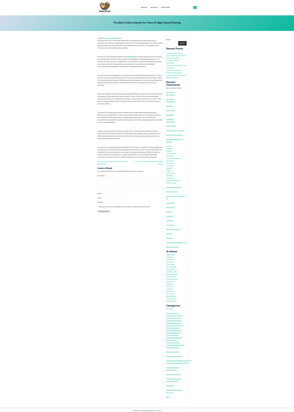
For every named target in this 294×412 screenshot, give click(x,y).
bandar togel (170, 173)
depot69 (169, 168)
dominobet (170, 166)
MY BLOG (169, 309)
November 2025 (171, 274)
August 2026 (170, 255)
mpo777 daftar (171, 153)
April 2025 (169, 291)
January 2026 (170, 269)
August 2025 (170, 282)
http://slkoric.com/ (172, 247)
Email (99, 198)
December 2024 (171, 301)
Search (168, 40)
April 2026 (169, 262)
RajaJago (169, 106)
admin (120, 38)
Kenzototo (169, 216)
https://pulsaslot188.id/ (173, 323)
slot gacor (169, 115)
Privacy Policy (165, 7)
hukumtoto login (171, 192)
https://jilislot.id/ (171, 340)
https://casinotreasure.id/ (174, 325)
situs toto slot (170, 110)
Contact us (154, 7)
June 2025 (169, 286)
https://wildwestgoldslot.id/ (175, 345)
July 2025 (169, 284)
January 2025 (170, 299)
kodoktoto (169, 178)
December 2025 (171, 272)
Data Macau (170, 386)
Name (99, 193)
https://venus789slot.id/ (174, 338)
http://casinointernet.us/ (174, 356)
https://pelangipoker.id (173, 330)
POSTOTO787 (171, 126)
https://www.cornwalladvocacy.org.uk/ (178, 361)
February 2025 (171, 296)
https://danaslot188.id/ (173, 321)
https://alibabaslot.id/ (173, 333)
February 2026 (171, 267)
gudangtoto (170, 92)
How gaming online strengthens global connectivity (172, 60)
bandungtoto (170, 95)
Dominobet (170, 225)
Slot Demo (169, 156)
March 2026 (170, 264)
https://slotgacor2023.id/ (174, 316)
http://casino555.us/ (172, 352)
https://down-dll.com (173, 229)
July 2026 (169, 257)
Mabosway (169, 163)
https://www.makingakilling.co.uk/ (177, 363)
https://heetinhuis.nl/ (173, 180)
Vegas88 (169, 212)
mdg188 (169, 149)
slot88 (168, 171)
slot (167, 397)
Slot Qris (169, 146)
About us (144, 7)
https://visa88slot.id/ (173, 328)
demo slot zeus (171, 183)
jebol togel (169, 161)
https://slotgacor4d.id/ (173, 318)
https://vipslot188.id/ (173, 343)
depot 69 (169, 234)
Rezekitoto (169, 220)
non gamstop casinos (173, 158)
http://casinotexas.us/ (173, 374)
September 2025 (171, 279)
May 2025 (169, 289)
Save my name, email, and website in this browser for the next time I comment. (124, 207)
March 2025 (170, 294)
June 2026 (169, 259)
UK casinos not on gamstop (175, 130)
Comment (101, 176)
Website (100, 202)
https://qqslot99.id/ (172, 347)
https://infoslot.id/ (172, 313)
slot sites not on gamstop (174, 135)
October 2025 (171, 277)
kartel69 (129, 57)
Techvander (157, 411)
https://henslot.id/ (172, 335)
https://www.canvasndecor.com (176, 242)
